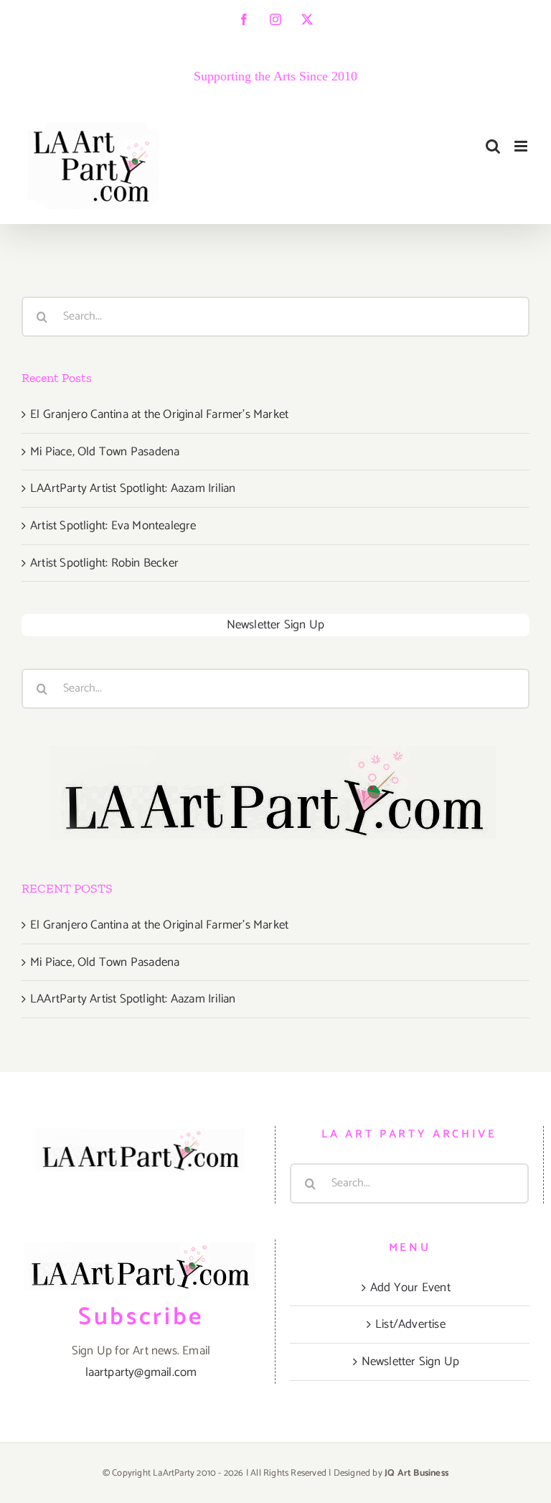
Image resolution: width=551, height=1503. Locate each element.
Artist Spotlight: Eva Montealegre (113, 526)
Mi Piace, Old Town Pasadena (104, 452)
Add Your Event (410, 1288)
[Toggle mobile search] (493, 146)
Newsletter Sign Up (276, 625)
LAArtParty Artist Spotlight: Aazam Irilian (132, 488)
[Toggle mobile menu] (521, 146)
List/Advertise (410, 1324)
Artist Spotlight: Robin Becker (104, 563)
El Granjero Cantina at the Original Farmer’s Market (159, 414)
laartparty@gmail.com (141, 1372)
